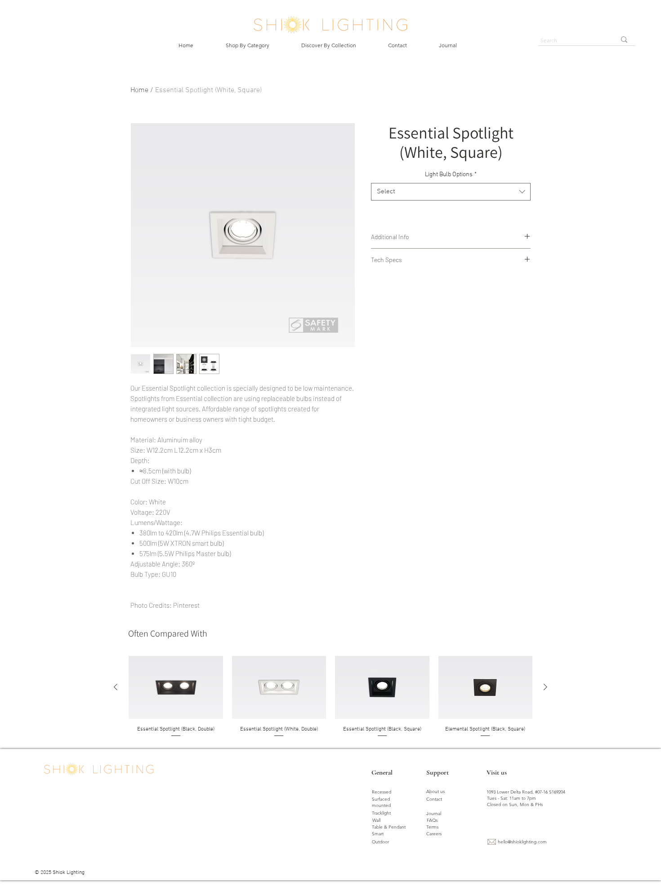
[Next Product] (545, 687)
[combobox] (451, 192)
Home (139, 90)
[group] (330, 697)
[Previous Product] (115, 687)
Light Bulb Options (451, 174)
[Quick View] (176, 687)
